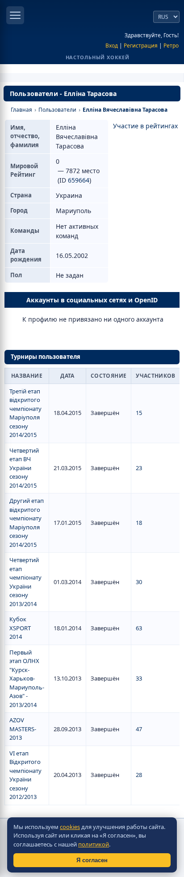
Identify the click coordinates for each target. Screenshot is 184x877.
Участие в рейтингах (145, 126)
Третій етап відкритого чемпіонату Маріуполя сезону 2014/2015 (25, 413)
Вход (111, 45)
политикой (93, 844)
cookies (70, 827)
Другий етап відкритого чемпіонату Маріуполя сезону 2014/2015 (26, 523)
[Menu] (15, 15)
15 (139, 413)
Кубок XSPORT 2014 (20, 628)
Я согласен (92, 860)
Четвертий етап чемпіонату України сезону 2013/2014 (25, 582)
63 (139, 628)
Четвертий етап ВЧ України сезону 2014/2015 (24, 467)
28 (139, 775)
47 (139, 729)
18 (139, 523)
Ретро (171, 45)
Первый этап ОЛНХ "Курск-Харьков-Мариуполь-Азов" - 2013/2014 (26, 678)
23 (139, 468)
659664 (78, 180)
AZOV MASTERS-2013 (22, 729)
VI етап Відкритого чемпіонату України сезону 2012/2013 (25, 775)
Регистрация (141, 45)
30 (139, 582)
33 (139, 678)
